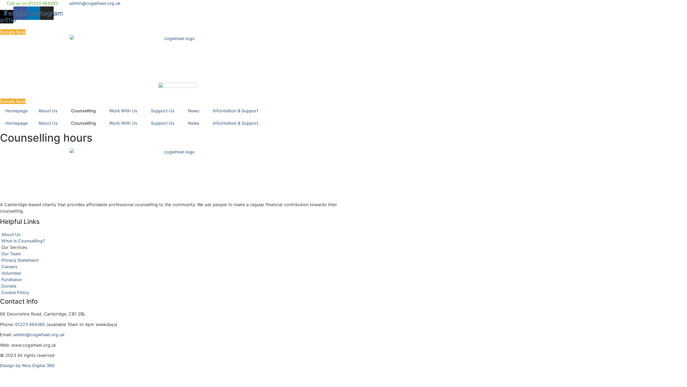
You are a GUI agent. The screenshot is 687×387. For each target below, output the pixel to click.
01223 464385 (30, 324)
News (193, 110)
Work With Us (123, 110)
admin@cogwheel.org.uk (39, 334)
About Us (48, 110)
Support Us (162, 110)
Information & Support (235, 110)
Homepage (16, 110)
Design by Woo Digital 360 (27, 365)
